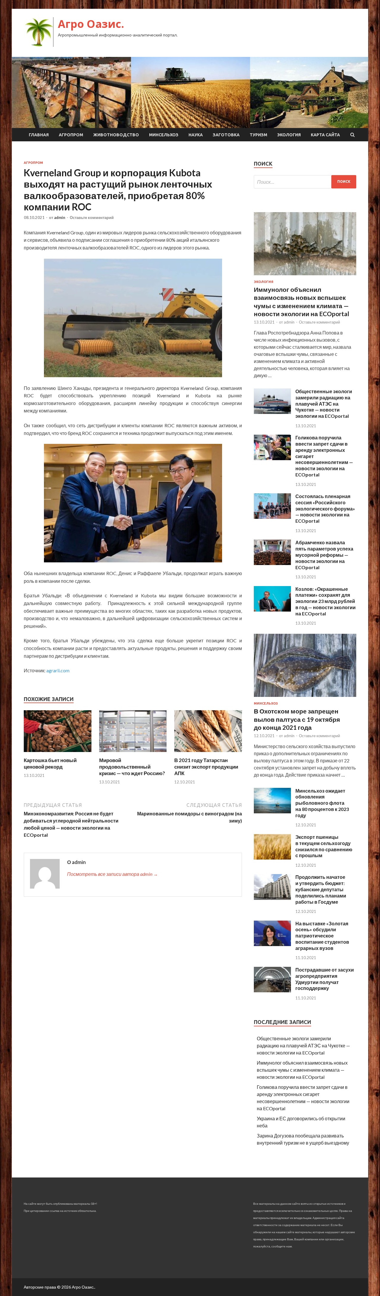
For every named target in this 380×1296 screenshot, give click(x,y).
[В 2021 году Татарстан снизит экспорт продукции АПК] (208, 753)
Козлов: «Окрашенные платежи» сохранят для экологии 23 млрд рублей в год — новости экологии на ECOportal (325, 601)
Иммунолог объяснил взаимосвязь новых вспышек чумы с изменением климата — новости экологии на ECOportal (302, 1070)
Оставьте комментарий (92, 217)
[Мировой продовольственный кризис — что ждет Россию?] (133, 753)
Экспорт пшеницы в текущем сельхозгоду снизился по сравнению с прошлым (323, 846)
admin (59, 217)
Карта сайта (325, 134)
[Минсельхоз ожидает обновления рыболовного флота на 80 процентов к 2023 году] (272, 811)
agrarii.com (57, 670)
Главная (39, 134)
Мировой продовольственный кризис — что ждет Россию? (132, 766)
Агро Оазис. (91, 24)
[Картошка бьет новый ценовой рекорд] (57, 753)
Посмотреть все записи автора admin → (112, 874)
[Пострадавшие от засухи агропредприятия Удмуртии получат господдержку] (272, 990)
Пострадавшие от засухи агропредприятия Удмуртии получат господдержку (324, 979)
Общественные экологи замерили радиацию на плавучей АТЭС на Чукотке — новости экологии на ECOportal (323, 403)
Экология (289, 134)
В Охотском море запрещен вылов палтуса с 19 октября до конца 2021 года (297, 719)
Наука (196, 134)
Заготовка (226, 134)
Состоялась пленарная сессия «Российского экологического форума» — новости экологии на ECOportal (325, 508)
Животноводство (116, 134)
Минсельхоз (163, 134)
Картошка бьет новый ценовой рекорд (50, 763)
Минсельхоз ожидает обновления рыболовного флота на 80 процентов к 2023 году (322, 803)
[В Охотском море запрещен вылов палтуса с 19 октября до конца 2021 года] (305, 698)
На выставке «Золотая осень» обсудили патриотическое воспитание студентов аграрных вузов (322, 936)
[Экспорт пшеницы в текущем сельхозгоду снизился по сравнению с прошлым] (272, 857)
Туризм (258, 134)
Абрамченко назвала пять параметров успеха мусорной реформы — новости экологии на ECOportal (324, 555)
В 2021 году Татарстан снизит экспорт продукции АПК (206, 766)
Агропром (71, 134)
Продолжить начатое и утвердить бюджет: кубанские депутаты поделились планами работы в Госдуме (320, 889)
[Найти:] (305, 181)
